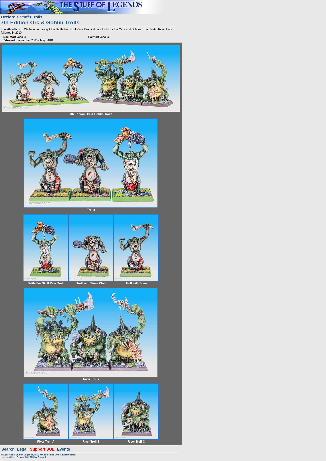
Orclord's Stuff (15, 17)
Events (63, 449)
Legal (22, 449)
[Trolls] (91, 120)
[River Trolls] (91, 289)
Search (8, 449)
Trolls (37, 17)
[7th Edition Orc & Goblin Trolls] (91, 47)
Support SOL (42, 449)
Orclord (42, 457)
